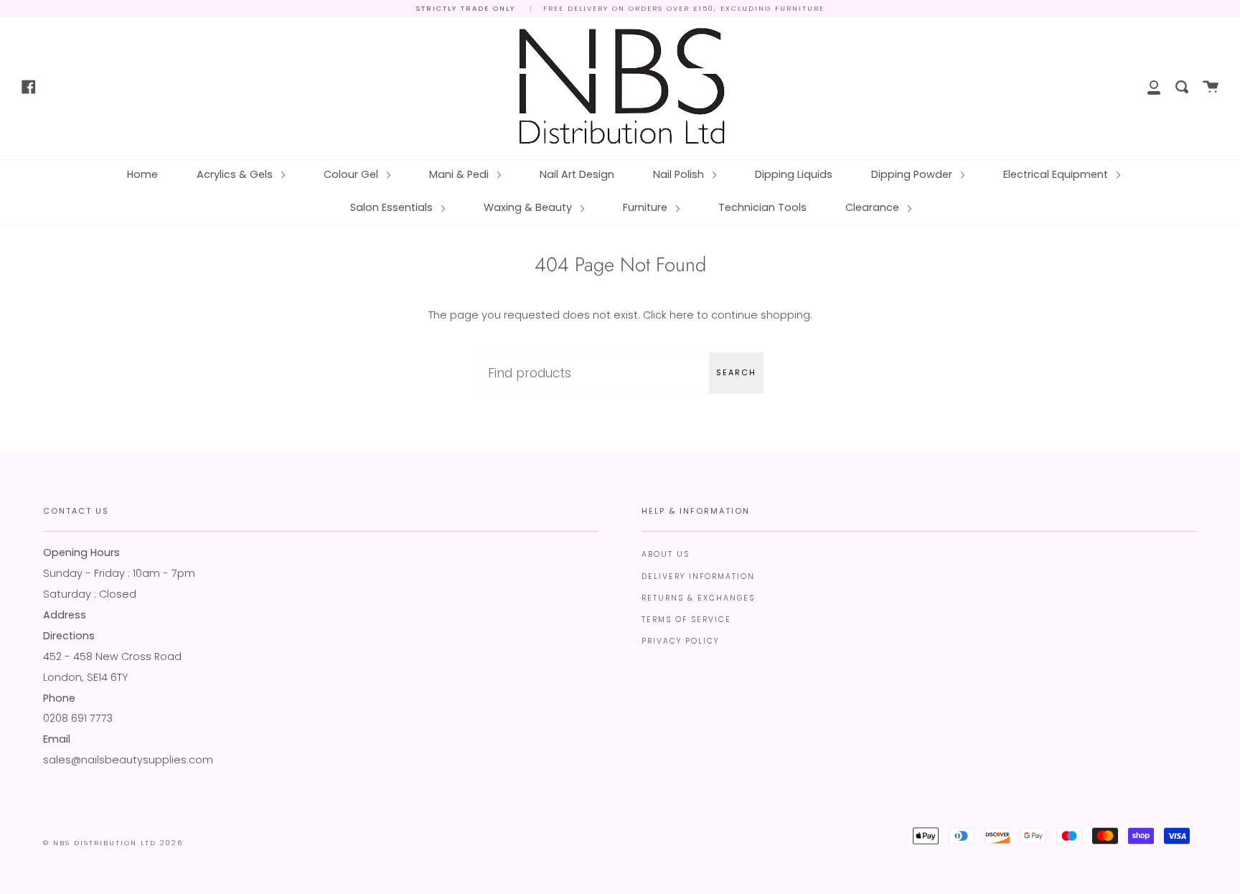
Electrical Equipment (1057, 174)
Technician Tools (762, 207)
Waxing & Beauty (529, 207)
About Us (666, 554)
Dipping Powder (913, 174)
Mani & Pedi (460, 174)
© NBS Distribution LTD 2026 (113, 842)
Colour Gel (352, 174)
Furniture (646, 207)
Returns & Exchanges (698, 598)
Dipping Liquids (793, 174)
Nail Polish (680, 174)
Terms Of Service (686, 619)
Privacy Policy (680, 641)
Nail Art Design (577, 174)
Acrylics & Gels (236, 174)
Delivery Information (698, 576)
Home (142, 174)
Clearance (873, 207)
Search (736, 372)
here (682, 315)
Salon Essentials (393, 207)
